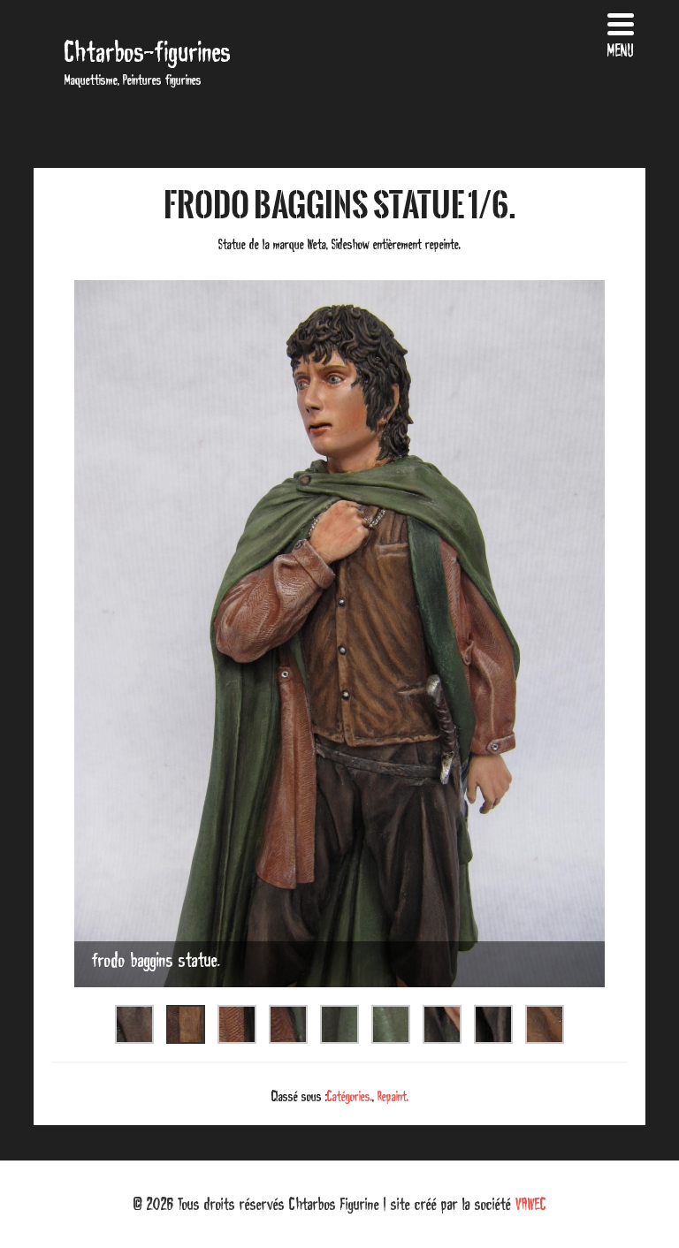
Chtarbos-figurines (148, 51)
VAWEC (530, 1203)
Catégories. (349, 1096)
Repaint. (393, 1096)
